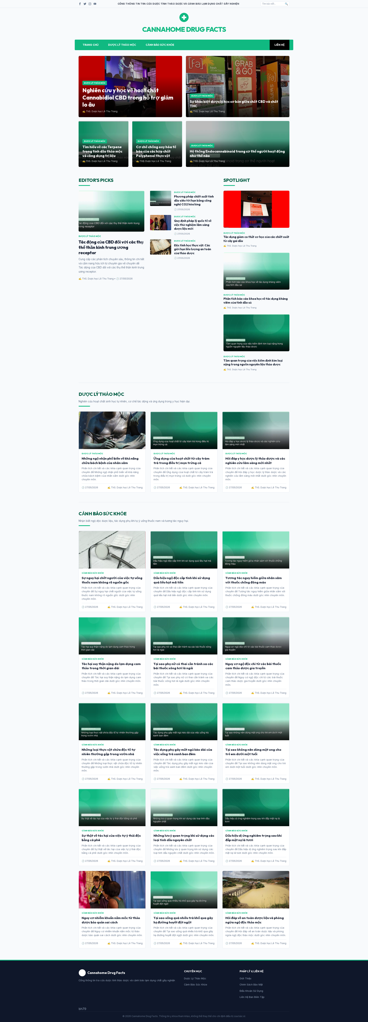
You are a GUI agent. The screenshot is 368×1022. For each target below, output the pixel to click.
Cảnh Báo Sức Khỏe (160, 45)
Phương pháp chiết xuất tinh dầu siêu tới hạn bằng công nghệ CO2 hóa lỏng (194, 200)
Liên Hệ (279, 45)
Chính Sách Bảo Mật (251, 984)
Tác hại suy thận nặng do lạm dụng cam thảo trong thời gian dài (111, 666)
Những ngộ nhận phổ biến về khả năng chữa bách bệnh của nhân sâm (110, 460)
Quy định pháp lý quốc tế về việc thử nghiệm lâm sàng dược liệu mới (192, 224)
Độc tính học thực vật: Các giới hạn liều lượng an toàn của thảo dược (192, 249)
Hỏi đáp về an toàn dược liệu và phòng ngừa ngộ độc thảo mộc (254, 920)
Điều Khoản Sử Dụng (251, 990)
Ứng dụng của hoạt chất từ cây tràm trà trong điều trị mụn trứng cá (181, 460)
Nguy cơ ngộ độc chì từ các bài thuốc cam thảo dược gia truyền (253, 666)
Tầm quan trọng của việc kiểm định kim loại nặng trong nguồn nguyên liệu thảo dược (253, 362)
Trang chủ (91, 45)
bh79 (82, 1009)
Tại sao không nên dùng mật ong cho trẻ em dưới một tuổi (253, 752)
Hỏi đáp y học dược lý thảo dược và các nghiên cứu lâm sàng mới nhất (255, 460)
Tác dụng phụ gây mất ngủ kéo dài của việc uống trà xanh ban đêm (183, 752)
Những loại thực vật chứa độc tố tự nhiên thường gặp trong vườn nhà (108, 752)
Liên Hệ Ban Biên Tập (252, 997)
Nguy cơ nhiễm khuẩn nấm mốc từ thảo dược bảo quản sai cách (111, 920)
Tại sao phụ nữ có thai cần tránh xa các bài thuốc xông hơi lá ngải (183, 666)
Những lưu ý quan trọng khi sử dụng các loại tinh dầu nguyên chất (184, 837)
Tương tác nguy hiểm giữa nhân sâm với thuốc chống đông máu (253, 580)
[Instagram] (90, 3)
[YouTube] (95, 3)
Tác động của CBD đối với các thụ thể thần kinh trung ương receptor (111, 247)
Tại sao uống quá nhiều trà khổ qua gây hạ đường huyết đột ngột (183, 920)
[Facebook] (80, 3)
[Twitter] (85, 3)
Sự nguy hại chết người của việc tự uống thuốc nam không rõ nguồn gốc (112, 580)
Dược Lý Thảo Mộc (122, 45)
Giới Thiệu (245, 978)
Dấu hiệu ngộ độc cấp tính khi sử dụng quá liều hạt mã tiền (182, 580)
